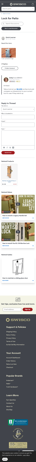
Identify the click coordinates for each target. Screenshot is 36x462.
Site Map (9, 410)
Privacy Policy (11, 338)
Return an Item (11, 364)
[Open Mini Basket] (33, 4)
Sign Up (27, 309)
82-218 (19, 89)
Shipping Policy (11, 332)
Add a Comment (10, 68)
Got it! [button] (5, 459)
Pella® (8, 384)
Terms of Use (10, 341)
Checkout (9, 367)
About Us (9, 406)
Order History (11, 361)
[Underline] (10, 147)
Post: (3, 129)
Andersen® (10, 380)
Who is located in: (7, 113)
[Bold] (4, 147)
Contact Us (10, 403)
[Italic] (7, 147)
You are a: (4, 105)
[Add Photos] (13, 147)
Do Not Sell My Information (15, 344)
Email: (3, 121)
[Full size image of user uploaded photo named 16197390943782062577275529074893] (8, 53)
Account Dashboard (13, 358)
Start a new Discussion (11, 28)
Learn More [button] (26, 455)
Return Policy (10, 335)
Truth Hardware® (12, 387)
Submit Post (8, 152)
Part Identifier (11, 400)
